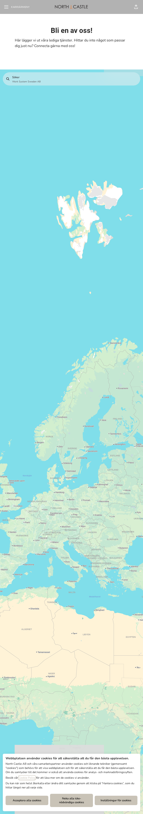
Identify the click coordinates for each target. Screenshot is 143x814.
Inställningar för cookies (116, 800)
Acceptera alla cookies (27, 800)
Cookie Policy (27, 778)
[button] (136, 7)
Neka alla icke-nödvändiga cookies (71, 800)
